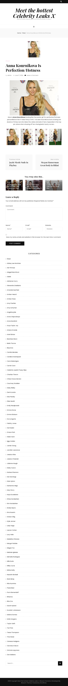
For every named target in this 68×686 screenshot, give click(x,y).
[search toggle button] (61, 1)
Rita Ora (10, 601)
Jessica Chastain (13, 459)
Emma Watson (12, 414)
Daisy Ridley (11, 388)
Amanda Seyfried (13, 290)
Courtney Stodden (13, 383)
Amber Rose (11, 299)
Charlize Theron (12, 375)
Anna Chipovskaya (13, 317)
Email (27, 225)
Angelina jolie (11, 312)
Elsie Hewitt (11, 401)
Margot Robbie (12, 543)
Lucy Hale (10, 535)
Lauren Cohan (12, 530)
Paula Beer (10, 588)
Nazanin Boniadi (12, 575)
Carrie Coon (11, 366)
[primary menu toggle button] (34, 27)
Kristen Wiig (11, 517)
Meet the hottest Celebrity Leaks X (34, 13)
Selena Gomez (12, 615)
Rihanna (10, 597)
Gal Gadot (10, 428)
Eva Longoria (11, 419)
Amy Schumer (12, 308)
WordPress (43, 683)
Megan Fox (11, 548)
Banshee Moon (12, 339)
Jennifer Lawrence (13, 450)
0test (8, 61)
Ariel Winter (11, 334)
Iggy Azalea (11, 441)
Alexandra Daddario (14, 286)
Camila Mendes (12, 352)
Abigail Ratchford (13, 272)
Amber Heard (11, 294)
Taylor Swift (11, 624)
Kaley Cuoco (11, 468)
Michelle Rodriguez (13, 557)
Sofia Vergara (11, 619)
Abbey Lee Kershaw (14, 263)
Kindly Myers (11, 508)
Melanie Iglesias (12, 552)
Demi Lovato (11, 392)
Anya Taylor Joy (12, 326)
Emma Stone (11, 410)
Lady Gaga (10, 526)
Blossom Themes (26, 683)
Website (48, 225)
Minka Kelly (11, 570)
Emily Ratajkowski (13, 406)
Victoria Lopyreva (13, 650)
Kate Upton (11, 481)
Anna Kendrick (12, 321)
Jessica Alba (11, 455)
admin (10, 75)
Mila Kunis (10, 561)
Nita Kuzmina (11, 583)
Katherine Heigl (12, 486)
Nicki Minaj (10, 579)
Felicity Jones (11, 423)
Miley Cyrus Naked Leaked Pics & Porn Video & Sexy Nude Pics (53, 185)
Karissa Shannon (12, 472)
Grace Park (11, 432)
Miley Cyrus (11, 566)
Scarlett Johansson (14, 610)
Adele (9, 277)
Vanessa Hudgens (13, 641)
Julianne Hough (12, 463)
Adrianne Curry (12, 281)
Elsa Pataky (11, 397)
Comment (9, 206)
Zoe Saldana (11, 655)
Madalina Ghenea (13, 539)
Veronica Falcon (12, 646)
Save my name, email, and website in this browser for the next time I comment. (33, 237)
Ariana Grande (12, 330)
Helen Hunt (11, 437)
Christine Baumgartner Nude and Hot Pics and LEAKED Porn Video (33, 185)
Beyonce (10, 348)
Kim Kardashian (12, 503)
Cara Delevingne (13, 361)
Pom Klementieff (13, 592)
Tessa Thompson (13, 632)
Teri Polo (10, 628)
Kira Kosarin (11, 512)
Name (8, 225)
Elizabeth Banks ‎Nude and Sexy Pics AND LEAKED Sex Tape (14, 186)
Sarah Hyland (11, 606)
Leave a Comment (32, 75)
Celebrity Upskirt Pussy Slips (16, 370)
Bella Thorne (11, 343)
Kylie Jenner (11, 521)
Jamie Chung (11, 446)
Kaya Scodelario (12, 495)
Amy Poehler (11, 303)
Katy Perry (10, 490)
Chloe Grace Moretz (14, 379)
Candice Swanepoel (14, 357)
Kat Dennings (11, 477)
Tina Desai (10, 637)
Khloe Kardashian (13, 499)
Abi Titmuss (11, 268)
